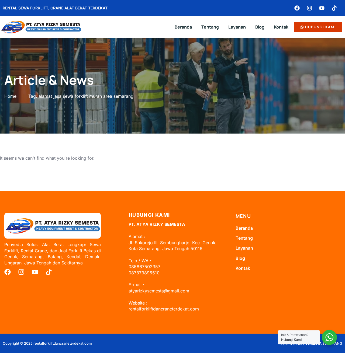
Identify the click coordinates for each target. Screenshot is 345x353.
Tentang (210, 27)
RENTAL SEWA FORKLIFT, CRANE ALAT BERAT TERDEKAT (55, 8)
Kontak (281, 27)
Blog (259, 27)
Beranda (183, 27)
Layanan (237, 27)
